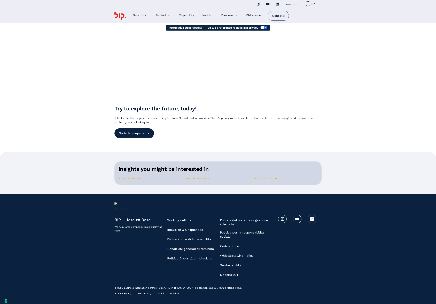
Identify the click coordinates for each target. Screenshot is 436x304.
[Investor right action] (298, 3)
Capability (186, 15)
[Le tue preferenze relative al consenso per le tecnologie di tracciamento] (6, 301)
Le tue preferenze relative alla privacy (233, 27)
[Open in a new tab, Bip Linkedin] (277, 4)
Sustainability (230, 265)
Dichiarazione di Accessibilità (189, 239)
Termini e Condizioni (167, 293)
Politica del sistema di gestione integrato (244, 222)
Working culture (179, 220)
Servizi (138, 15)
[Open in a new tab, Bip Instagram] (258, 4)
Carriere (227, 15)
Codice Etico (229, 246)
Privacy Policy (122, 293)
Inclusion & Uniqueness (185, 229)
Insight (207, 15)
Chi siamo (253, 15)
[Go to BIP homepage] (120, 16)
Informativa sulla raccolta (185, 27)
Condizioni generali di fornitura (190, 249)
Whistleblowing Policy (237, 255)
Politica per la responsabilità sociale (242, 234)
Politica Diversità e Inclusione (189, 258)
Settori (161, 15)
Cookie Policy (143, 293)
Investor (290, 4)
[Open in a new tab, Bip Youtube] (268, 4)
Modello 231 (229, 275)
